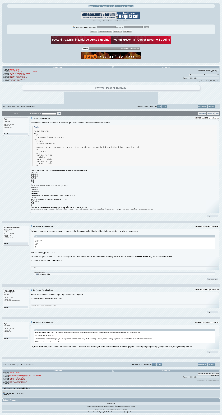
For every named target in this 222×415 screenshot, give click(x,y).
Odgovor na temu (212, 216)
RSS (120, 21)
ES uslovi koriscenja (93, 406)
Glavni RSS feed (100, 409)
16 (206, 81)
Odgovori (211, 106)
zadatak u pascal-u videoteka (18, 77)
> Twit (164, 106)
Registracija (94, 31)
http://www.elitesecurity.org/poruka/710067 (46, 298)
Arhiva (119, 409)
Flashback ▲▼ (118, 31)
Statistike (130, 6)
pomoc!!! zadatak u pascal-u (18, 79)
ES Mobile (126, 21)
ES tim (133, 406)
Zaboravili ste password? (105, 31)
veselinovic (20, 393)
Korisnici (122, 6)
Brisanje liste (215, 72)
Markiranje (202, 113)
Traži (59, 113)
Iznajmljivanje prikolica (127, 412)
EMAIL (116, 21)
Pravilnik (104, 6)
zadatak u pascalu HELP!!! (17, 74)
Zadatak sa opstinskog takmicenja (20, 73)
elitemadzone (107, 21)
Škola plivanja (115, 412)
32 (208, 81)
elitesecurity (96, 21)
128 (213, 81)
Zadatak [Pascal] (15, 69)
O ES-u (111, 6)
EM (124, 409)
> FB (159, 106)
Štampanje (210, 113)
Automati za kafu (93, 412)
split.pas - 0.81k (44, 274)
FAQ (98, 6)
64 (211, 81)
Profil (6, 134)
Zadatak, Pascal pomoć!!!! (17, 76)
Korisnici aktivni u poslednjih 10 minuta (16, 388)
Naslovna (92, 6)
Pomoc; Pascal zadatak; (28, 106)
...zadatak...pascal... (16, 80)
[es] (4, 106)
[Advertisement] (111, 98)
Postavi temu (202, 106)
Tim (117, 6)
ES (126, 409)
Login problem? (127, 31)
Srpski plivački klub (105, 412)
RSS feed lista (111, 409)
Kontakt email (111, 403)
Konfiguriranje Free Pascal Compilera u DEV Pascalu (25, 72)
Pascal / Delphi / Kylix (13, 106)
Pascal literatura (14, 70)
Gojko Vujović (111, 406)
